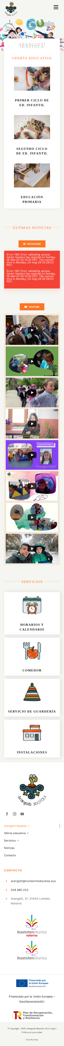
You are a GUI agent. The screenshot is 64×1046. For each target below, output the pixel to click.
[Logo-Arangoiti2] (11, 3)
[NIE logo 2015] (32, 916)
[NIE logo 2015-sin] (32, 942)
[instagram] (15, 814)
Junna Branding (32, 1040)
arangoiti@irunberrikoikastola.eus (33, 881)
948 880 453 (19, 890)
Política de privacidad (32, 1032)
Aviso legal (50, 1028)
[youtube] (22, 814)
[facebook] (7, 814)
